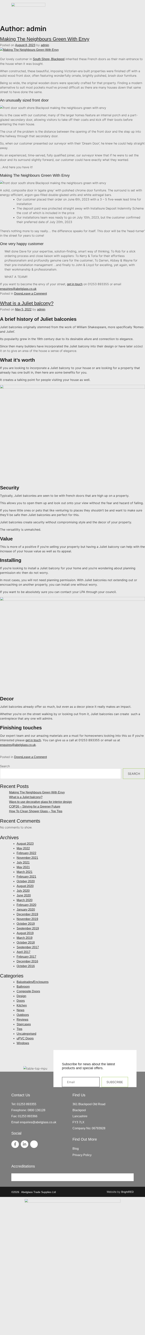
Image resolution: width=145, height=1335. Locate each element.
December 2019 (27, 914)
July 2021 (23, 862)
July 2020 (23, 890)
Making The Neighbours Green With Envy (44, 39)
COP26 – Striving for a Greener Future (34, 806)
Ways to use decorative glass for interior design (40, 801)
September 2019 (28, 928)
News (20, 1010)
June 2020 (24, 895)
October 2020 (26, 881)
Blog (75, 1148)
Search (5, 766)
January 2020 (26, 909)
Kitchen (22, 1005)
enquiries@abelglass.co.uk (18, 288)
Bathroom (23, 986)
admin (45, 45)
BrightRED (127, 1191)
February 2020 (26, 904)
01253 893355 (26, 1104)
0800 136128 (36, 1110)
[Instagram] (34, 1144)
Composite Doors (28, 991)
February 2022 (26, 853)
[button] (131, 13)
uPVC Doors (25, 1038)
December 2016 (27, 961)
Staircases (24, 1024)
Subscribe (114, 1082)
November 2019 (27, 919)
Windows (23, 1043)
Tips (19, 1029)
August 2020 (25, 886)
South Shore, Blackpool (49, 59)
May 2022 (23, 848)
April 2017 (23, 952)
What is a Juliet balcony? (26, 303)
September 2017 (28, 947)
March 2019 (24, 937)
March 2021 (24, 871)
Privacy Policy (82, 1155)
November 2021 (27, 857)
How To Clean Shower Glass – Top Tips (35, 811)
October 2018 (26, 942)
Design (21, 996)
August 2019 (25, 933)
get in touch (75, 284)
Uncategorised (26, 1033)
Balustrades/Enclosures (33, 981)
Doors (18, 293)
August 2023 (25, 843)
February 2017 (26, 956)
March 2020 (24, 900)
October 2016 (26, 966)
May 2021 (23, 867)
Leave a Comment (34, 293)
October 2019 (26, 923)
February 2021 (26, 876)
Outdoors (23, 1014)
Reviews (22, 1019)
